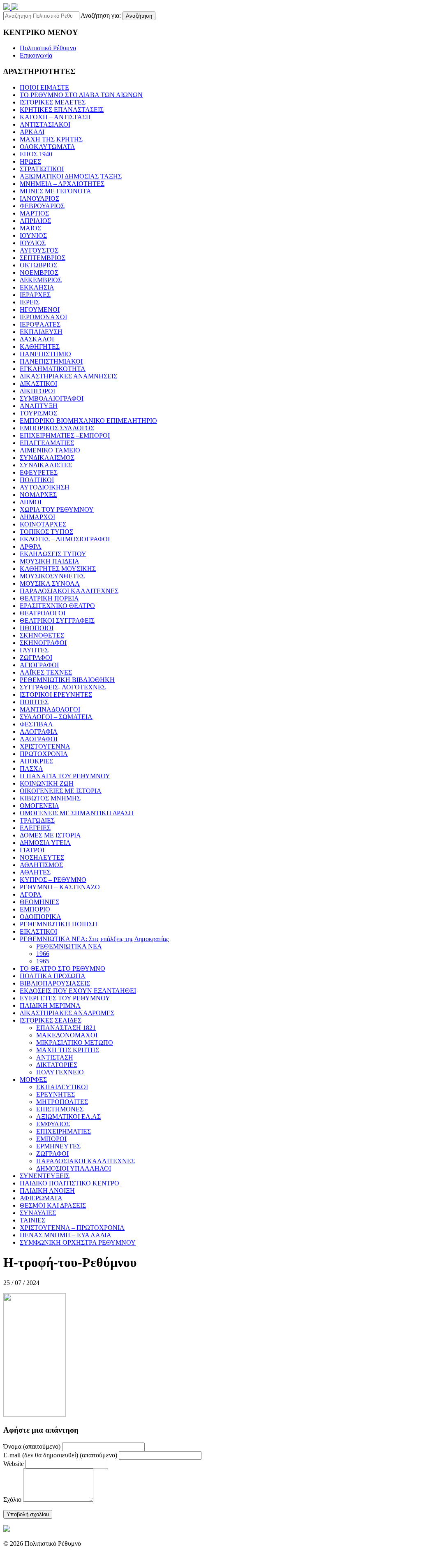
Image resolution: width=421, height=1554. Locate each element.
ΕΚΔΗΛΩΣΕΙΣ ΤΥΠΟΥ (53, 553)
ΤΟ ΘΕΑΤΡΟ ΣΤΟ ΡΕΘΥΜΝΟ (62, 968)
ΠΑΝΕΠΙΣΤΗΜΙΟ (45, 353)
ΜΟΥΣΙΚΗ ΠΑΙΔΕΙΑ (49, 561)
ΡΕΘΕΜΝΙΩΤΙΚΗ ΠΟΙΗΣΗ (58, 924)
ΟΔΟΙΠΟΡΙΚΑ (40, 916)
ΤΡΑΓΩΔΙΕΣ (37, 820)
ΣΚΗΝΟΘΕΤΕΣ (42, 635)
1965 (42, 961)
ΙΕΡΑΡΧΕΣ (35, 294)
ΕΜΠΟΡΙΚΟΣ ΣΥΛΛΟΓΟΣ (57, 427)
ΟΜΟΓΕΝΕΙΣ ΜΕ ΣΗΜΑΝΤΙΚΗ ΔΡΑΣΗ (77, 812)
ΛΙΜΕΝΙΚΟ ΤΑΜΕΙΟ (50, 450)
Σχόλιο (12, 1499)
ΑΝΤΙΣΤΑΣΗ (54, 1057)
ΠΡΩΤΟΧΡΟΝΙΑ (44, 753)
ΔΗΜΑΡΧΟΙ (37, 516)
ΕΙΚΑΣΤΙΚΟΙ (38, 931)
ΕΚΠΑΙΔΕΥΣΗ (41, 331)
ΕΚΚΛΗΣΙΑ (37, 287)
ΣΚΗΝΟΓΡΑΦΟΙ (43, 642)
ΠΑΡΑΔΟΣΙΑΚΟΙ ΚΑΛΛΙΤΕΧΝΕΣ (69, 590)
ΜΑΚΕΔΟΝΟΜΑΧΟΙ (66, 1035)
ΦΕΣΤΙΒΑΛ (36, 724)
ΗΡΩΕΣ (30, 161)
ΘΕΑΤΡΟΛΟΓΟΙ (42, 613)
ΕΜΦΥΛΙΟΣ (53, 1123)
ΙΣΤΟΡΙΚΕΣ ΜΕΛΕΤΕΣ (53, 102)
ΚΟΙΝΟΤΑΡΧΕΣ (43, 524)
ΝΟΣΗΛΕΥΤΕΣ (42, 857)
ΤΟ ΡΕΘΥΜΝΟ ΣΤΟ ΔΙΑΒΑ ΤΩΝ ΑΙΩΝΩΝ (81, 94)
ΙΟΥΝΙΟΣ (33, 235)
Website (13, 1463)
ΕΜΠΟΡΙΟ (35, 909)
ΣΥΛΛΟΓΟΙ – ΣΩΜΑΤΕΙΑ (56, 716)
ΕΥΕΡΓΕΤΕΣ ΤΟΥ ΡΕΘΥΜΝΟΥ (65, 998)
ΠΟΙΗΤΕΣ (34, 701)
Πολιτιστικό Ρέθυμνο (48, 47)
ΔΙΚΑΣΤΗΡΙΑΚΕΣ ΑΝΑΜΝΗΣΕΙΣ (68, 376)
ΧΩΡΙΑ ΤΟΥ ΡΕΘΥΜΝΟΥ (57, 509)
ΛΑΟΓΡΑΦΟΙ (39, 738)
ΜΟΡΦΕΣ (33, 1079)
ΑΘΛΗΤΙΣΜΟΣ (41, 864)
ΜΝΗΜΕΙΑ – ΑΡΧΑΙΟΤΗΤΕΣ (62, 183)
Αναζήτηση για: (101, 15)
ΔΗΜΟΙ (31, 502)
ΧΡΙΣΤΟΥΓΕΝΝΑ (45, 746)
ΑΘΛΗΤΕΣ (35, 872)
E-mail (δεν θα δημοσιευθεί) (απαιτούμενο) (60, 1455)
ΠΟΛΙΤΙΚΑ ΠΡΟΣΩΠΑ (53, 975)
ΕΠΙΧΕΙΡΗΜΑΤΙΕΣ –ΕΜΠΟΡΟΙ (65, 435)
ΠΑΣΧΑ (31, 768)
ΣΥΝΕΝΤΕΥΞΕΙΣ (44, 1175)
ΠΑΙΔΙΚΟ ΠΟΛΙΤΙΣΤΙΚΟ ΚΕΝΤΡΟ (69, 1183)
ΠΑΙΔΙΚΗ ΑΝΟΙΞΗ (47, 1190)
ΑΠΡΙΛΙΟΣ (35, 220)
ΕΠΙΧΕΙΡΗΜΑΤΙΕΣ (63, 1131)
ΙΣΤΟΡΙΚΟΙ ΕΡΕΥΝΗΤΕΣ (56, 694)
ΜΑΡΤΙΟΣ (34, 213)
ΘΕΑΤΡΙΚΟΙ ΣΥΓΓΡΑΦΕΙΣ (57, 620)
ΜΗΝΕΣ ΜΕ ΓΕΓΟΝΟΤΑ (55, 191)
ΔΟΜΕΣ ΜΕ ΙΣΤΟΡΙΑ (50, 835)
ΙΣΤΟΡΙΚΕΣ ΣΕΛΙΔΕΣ (50, 1020)
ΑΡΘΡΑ (31, 546)
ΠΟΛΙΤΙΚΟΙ (37, 479)
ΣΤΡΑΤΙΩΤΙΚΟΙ (42, 168)
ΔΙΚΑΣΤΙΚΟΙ (38, 383)
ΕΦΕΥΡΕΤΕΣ (39, 472)
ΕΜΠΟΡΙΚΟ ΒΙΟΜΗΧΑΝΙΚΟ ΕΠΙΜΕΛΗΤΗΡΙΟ (88, 420)
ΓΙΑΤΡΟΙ (32, 850)
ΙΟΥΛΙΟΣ (33, 242)
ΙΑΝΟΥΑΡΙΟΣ (39, 198)
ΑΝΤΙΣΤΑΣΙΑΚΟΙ (45, 124)
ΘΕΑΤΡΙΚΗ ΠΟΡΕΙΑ (49, 598)
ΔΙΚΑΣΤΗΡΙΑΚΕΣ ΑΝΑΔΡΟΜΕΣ (67, 1012)
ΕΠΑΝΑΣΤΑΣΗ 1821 (66, 1027)
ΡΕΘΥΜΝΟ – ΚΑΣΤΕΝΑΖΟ (60, 887)
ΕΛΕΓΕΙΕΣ (35, 827)
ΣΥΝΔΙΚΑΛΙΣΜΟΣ (47, 457)
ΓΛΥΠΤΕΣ (34, 650)
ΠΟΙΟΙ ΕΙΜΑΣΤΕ (44, 87)
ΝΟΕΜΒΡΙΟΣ (39, 272)
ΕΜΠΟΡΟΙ (51, 1138)
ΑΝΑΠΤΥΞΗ (39, 405)
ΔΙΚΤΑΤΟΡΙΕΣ (56, 1064)
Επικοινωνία (36, 55)
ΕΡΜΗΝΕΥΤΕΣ (58, 1146)
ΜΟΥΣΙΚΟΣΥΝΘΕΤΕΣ (52, 576)
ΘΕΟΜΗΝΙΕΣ (39, 901)
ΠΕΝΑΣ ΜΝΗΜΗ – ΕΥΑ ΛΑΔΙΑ (65, 1235)
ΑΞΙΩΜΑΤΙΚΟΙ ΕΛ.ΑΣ (68, 1116)
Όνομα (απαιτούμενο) (31, 1446)
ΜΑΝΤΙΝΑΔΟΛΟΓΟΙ (50, 709)
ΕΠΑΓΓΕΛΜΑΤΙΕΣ (47, 442)
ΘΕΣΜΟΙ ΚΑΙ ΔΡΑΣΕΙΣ (53, 1205)
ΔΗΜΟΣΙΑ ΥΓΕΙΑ (45, 842)
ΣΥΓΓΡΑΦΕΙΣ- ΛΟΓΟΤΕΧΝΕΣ (63, 687)
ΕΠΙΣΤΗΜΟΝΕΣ (59, 1109)
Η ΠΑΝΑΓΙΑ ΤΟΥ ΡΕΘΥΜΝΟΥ (65, 775)
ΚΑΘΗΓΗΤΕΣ (40, 346)
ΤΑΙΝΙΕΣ (32, 1220)
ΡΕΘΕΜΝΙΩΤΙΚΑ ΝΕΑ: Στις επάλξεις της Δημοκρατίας (94, 938)
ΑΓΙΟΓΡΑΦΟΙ (39, 664)
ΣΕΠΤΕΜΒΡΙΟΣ (42, 257)
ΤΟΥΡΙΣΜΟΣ (38, 413)
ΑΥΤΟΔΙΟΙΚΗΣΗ (44, 487)
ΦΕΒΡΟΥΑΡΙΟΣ (42, 205)
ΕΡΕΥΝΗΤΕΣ (55, 1094)
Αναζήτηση (139, 16)
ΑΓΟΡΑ (31, 894)
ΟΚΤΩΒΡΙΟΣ (38, 265)
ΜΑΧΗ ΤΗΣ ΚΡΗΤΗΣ (51, 139)
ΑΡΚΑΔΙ (32, 131)
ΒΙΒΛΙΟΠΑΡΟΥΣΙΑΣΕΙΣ (55, 983)
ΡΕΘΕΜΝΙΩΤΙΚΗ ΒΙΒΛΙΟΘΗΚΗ (67, 679)
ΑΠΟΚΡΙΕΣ (36, 761)
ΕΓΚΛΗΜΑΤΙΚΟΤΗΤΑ (53, 368)
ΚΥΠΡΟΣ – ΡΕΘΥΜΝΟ (53, 879)
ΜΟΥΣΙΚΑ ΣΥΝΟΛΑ (50, 583)
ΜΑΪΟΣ (30, 228)
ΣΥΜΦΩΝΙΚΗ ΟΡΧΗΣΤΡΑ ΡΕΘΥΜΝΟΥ (78, 1242)
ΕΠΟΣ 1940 (36, 154)
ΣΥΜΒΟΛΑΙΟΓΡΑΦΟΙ (51, 398)
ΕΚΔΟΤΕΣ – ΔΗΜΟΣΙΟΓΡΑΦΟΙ (65, 539)
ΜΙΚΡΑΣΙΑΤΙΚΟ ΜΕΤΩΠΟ (74, 1042)
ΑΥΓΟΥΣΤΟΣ (39, 250)
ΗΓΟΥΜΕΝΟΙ (40, 309)
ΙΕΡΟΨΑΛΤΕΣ (40, 324)
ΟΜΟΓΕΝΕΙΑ (39, 805)
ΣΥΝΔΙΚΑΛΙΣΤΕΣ (46, 465)
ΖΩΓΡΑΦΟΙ (36, 657)
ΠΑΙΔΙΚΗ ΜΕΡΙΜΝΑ (50, 1005)
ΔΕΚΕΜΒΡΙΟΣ (41, 279)
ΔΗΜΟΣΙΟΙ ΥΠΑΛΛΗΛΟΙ (73, 1168)
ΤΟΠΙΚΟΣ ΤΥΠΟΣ (46, 531)
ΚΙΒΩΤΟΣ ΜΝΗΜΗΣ (50, 798)
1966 (42, 953)
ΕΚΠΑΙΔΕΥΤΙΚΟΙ (62, 1086)
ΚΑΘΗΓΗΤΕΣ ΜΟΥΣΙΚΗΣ (58, 568)
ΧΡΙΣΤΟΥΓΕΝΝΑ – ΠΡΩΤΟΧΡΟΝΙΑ (72, 1227)
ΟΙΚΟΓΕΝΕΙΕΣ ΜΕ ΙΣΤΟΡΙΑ (61, 790)
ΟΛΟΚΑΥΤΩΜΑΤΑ (47, 146)
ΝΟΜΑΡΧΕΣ (38, 494)
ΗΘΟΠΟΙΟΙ (36, 627)
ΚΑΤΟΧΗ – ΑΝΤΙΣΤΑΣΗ (55, 117)
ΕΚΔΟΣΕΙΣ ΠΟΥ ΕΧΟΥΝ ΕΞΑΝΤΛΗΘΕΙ (78, 990)
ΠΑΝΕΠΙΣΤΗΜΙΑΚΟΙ (51, 361)
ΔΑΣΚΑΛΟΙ (37, 339)
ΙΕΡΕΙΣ (29, 302)
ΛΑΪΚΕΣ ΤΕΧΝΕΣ (46, 672)
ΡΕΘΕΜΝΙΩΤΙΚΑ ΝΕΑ (69, 946)
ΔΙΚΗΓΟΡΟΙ (37, 390)
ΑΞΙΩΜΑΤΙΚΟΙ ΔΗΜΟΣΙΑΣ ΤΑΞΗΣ (71, 176)
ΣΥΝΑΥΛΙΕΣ (38, 1212)
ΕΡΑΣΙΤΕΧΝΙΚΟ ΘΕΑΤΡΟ (57, 605)
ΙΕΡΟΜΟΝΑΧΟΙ (43, 316)
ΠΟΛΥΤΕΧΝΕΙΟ (60, 1072)
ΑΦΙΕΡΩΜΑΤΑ (41, 1197)
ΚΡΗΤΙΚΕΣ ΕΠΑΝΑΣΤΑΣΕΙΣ (62, 109)
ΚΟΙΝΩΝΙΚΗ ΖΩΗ (47, 783)
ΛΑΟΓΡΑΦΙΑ (39, 731)
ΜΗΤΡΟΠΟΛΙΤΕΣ (62, 1101)
